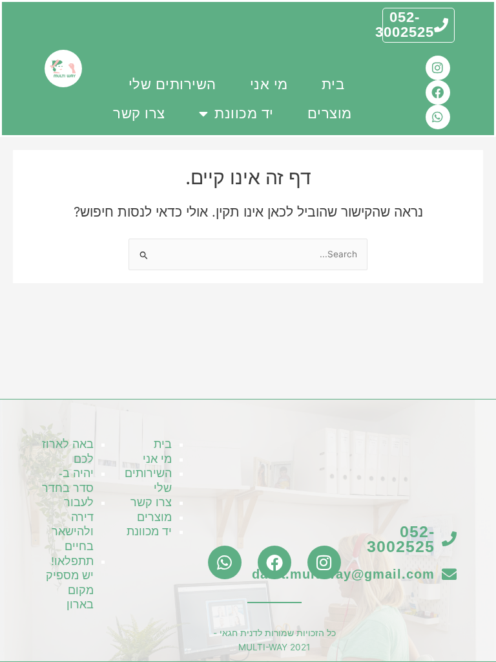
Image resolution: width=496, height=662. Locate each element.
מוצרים (329, 113)
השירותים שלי (172, 84)
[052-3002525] (441, 25)
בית (333, 84)
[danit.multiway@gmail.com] (449, 574)
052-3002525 (404, 24)
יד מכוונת (244, 113)
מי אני (269, 84)
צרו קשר (139, 113)
